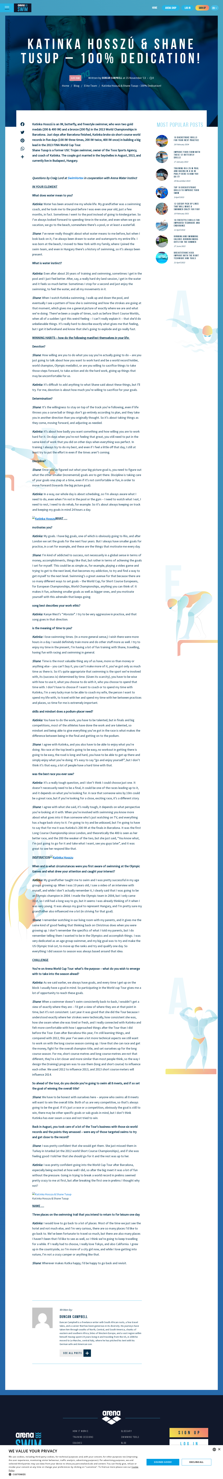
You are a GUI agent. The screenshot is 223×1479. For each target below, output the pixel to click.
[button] (75, 1474)
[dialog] (111, 1462)
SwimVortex (75, 178)
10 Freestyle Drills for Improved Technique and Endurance (187, 223)
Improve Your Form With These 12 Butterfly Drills (187, 155)
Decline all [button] (196, 1462)
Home (154, 7)
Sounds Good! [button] (163, 1462)
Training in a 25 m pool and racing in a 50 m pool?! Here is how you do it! (186, 172)
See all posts (72, 1353)
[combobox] (214, 1449)
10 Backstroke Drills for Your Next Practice (186, 139)
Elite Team (90, 85)
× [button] (219, 1449)
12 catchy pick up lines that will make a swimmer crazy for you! (187, 206)
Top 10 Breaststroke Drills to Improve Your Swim (186, 190)
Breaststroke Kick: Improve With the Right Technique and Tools (186, 255)
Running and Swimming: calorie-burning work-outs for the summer (186, 239)
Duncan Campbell (112, 77)
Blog (76, 85)
